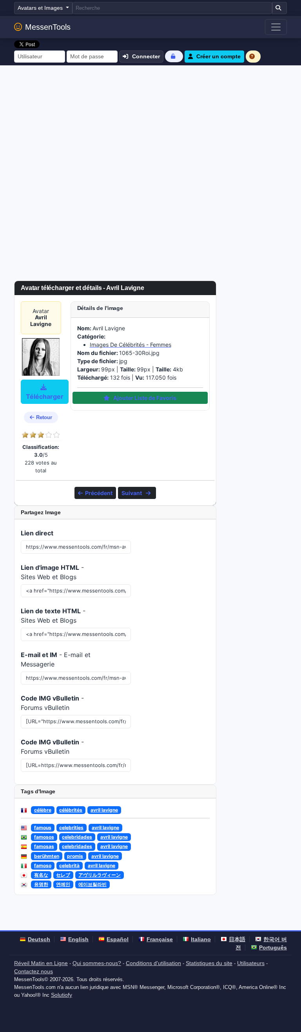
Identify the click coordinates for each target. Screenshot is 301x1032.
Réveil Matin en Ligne (41, 963)
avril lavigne (104, 810)
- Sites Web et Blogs (52, 572)
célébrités (70, 810)
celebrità (69, 865)
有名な (41, 875)
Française (160, 939)
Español (118, 939)
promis (75, 856)
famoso (42, 865)
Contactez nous (33, 971)
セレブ (63, 875)
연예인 (63, 884)
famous (42, 827)
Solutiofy (61, 995)
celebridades (77, 837)
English (78, 939)
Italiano (201, 939)
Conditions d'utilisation (153, 963)
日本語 (237, 939)
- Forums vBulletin (52, 702)
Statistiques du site (209, 963)
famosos (44, 837)
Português (273, 947)
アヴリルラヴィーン (99, 875)
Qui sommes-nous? (97, 963)
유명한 (41, 884)
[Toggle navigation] (276, 27)
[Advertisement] (150, 124)
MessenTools (48, 27)
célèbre (42, 810)
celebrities (71, 827)
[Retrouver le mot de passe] (174, 56)
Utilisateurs (251, 963)
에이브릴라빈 (92, 884)
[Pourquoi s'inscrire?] (253, 56)
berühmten (46, 856)
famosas (44, 846)
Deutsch (39, 939)
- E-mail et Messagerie (56, 659)
